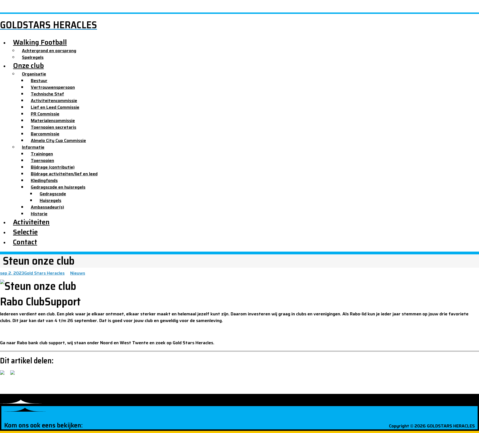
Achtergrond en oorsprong (49, 50)
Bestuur (39, 80)
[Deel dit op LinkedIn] (25, 372)
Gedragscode (53, 193)
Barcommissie (45, 133)
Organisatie (34, 73)
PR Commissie (45, 113)
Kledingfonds (44, 180)
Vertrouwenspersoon (53, 87)
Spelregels (33, 57)
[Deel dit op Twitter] (14, 374)
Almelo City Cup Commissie (58, 140)
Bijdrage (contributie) (53, 167)
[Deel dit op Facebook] (4, 374)
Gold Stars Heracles (44, 273)
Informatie (33, 147)
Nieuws (77, 273)
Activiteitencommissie (54, 100)
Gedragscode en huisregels (58, 187)
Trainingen (42, 153)
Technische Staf (47, 93)
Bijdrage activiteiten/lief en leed (64, 173)
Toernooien (42, 160)
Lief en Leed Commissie (55, 107)
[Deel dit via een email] (35, 372)
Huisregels (50, 200)
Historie (39, 213)
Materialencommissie (53, 120)
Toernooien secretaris (53, 127)
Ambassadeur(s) (47, 207)
